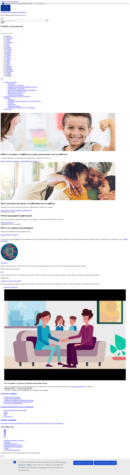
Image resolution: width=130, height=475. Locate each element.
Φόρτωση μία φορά (10, 388)
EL (3, 22)
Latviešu (8, 58)
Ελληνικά (9, 50)
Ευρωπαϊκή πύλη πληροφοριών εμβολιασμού (13, 12)
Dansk (8, 41)
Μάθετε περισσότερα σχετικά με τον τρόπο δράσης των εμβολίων (19, 161)
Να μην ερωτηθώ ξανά (24, 388)
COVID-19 (4, 263)
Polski (8, 64)
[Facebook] (5, 434)
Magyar (9, 52)
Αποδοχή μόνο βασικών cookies (105, 463)
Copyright (7, 442)
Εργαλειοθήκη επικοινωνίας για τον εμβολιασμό (21, 107)
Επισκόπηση (11, 83)
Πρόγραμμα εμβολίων (7, 222)
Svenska (8, 74)
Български (10, 37)
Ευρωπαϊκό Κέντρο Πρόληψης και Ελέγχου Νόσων (27, 423)
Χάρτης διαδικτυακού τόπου (12, 450)
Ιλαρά (6, 413)
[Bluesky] (5, 432)
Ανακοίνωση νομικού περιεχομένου (14, 440)
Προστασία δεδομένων (10, 443)
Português (9, 66)
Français (8, 47)
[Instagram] (5, 435)
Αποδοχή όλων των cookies (83, 463)
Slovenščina (9, 71)
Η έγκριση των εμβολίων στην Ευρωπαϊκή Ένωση (22, 90)
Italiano (8, 56)
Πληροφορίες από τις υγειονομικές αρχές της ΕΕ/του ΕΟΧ (24, 101)
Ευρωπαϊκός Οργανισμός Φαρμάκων (53, 423)
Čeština (8, 39)
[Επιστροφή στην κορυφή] (2, 456)
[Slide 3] (5, 112)
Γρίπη (6, 412)
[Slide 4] (6, 112)
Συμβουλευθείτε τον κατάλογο (9, 235)
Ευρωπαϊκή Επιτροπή (7, 423)
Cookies (6, 448)
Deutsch (9, 49)
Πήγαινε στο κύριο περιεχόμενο (10, 1)
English (9, 36)
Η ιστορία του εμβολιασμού (16, 95)
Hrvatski (9, 76)
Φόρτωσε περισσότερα (10, 287)
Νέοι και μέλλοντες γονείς (15, 93)
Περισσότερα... (8, 416)
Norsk (8, 63)
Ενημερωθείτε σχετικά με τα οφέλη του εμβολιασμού (16, 210)
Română (9, 68)
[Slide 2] (3, 112)
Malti (8, 61)
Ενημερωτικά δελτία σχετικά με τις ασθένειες (17, 96)
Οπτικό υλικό (11, 104)
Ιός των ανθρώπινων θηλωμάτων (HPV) (15, 410)
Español (8, 72)
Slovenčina (9, 69)
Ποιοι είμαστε (8, 109)
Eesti (7, 44)
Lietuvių (8, 60)
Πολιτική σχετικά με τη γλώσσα (13, 445)
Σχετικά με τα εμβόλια (10, 82)
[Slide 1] (1, 112)
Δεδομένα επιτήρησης (14, 106)
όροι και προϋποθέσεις (78, 386)
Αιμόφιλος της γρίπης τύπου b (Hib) (11, 281)
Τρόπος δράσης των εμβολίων (16, 88)
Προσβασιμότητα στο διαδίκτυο (13, 446)
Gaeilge (9, 55)
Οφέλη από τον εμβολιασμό (16, 85)
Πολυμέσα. (11, 103)
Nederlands (9, 42)
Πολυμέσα (7, 98)
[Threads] (5, 437)
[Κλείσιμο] (1, 30)
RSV (2, 272)
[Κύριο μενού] (2, 79)
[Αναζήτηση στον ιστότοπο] (2, 18)
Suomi (7, 45)
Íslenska (8, 53)
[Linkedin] (5, 430)
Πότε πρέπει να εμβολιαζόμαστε (17, 91)
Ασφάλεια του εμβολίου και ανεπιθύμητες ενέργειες (22, 87)
